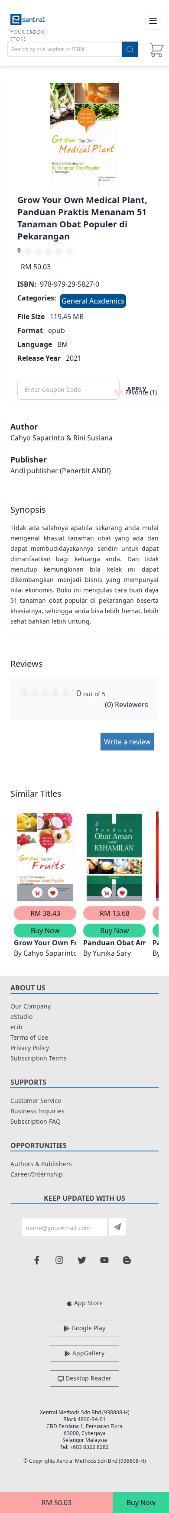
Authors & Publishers (41, 1164)
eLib (16, 1027)
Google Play (87, 1328)
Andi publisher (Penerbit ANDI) (60, 470)
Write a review (127, 742)
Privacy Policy (29, 1048)
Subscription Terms (38, 1058)
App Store (87, 1303)
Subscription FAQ (35, 1121)
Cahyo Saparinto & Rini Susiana (61, 438)
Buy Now (141, 1502)
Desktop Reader (87, 1378)
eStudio (21, 1016)
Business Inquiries (37, 1111)
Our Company (30, 1006)
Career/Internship (36, 1174)
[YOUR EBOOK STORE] (27, 21)
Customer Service (35, 1100)
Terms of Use (29, 1037)
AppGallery (87, 1353)
